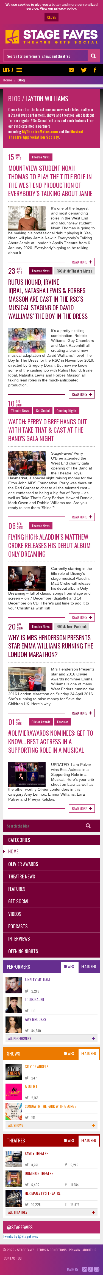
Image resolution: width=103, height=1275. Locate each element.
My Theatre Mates (79, 271)
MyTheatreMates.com (40, 131)
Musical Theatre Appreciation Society (45, 134)
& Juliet (31, 1086)
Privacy (74, 1249)
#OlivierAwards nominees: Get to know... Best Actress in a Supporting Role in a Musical (50, 741)
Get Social (43, 410)
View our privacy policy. (58, 8)
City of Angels (36, 1066)
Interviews (19, 938)
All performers (19, 1038)
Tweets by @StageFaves (20, 1236)
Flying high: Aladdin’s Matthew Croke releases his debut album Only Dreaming (49, 545)
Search (88, 826)
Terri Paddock (76, 626)
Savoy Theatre (36, 1153)
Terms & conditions (52, 1249)
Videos (14, 913)
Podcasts (18, 926)
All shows (16, 1125)
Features (62, 721)
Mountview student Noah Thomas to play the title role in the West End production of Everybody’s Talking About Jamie (50, 180)
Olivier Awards (41, 721)
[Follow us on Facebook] (94, 70)
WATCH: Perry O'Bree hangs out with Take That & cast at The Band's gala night (47, 430)
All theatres (17, 1212)
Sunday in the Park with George (50, 1106)
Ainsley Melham (37, 979)
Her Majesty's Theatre (42, 1193)
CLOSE (51, 17)
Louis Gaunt (34, 999)
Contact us (13, 1258)
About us (89, 1249)
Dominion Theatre (39, 1173)
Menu (8, 70)
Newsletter (72, 70)
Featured (88, 966)
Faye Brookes (35, 1019)
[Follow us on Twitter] (83, 70)
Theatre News (41, 157)
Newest (70, 966)
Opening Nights (67, 410)
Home (13, 851)
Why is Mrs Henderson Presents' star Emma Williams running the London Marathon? (50, 646)
